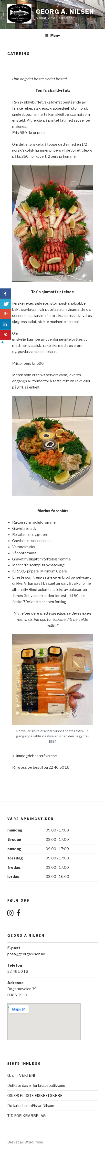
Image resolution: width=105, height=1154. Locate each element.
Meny (55, 35)
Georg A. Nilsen (65, 11)
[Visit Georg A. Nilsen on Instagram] (10, 914)
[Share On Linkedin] (5, 324)
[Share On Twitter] (5, 304)
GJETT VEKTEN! (21, 1075)
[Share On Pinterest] (5, 335)
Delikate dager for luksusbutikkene (36, 1085)
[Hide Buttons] (2, 343)
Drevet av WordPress (25, 1142)
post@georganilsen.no (26, 954)
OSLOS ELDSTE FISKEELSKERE (35, 1095)
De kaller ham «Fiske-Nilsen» (31, 1105)
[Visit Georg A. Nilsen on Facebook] (18, 914)
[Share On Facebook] (5, 293)
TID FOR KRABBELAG (26, 1116)
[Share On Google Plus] (5, 314)
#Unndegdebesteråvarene (34, 756)
